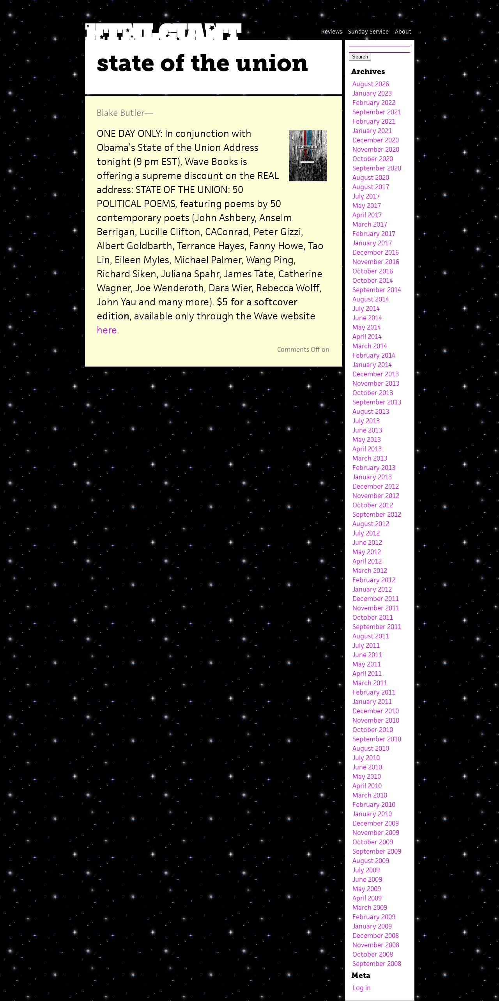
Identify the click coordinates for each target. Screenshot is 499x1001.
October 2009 (372, 842)
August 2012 (370, 523)
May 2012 (366, 551)
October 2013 (372, 392)
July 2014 (366, 308)
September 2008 (376, 963)
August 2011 (370, 636)
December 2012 (375, 486)
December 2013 (375, 374)
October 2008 (372, 954)
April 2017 (367, 215)
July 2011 (366, 645)
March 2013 (369, 458)
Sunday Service (368, 31)
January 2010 (372, 814)
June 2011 (367, 654)
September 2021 (376, 112)
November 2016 (375, 261)
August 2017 (370, 186)
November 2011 (375, 608)
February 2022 (373, 102)
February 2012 (373, 580)
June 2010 (367, 767)
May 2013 (366, 439)
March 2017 (369, 224)
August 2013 (370, 411)
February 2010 (373, 804)
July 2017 (366, 196)
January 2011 (372, 701)
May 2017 (366, 205)
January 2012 (372, 589)
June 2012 (367, 542)
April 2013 (367, 449)
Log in (361, 987)
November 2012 (375, 495)
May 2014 (366, 327)
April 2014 (367, 336)
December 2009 (375, 823)
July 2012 (366, 533)
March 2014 (369, 346)
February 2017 (373, 233)
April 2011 (367, 673)
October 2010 (372, 729)
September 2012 (376, 514)
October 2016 (372, 271)
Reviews (331, 31)
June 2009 (367, 879)
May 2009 (366, 888)
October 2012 (372, 505)
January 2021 (372, 130)
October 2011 (372, 617)
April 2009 (367, 898)
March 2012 (369, 570)
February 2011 (373, 692)
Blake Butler (120, 112)
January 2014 (372, 364)
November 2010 (375, 720)
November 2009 (375, 832)
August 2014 (370, 299)
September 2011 (376, 626)
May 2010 (366, 776)
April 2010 (367, 785)
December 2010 (375, 711)
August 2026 (370, 84)
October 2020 (372, 158)
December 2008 (375, 935)
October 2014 (372, 280)
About (403, 31)
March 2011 (369, 683)
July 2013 (366, 420)
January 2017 (372, 243)
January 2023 (372, 93)
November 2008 (375, 945)
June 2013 (367, 430)
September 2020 (376, 168)
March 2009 (369, 907)
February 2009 (373, 916)
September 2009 (376, 851)
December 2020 (375, 140)
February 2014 (373, 355)
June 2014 (367, 318)
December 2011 (375, 598)
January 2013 (372, 477)
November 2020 (375, 149)
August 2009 (370, 860)
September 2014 (376, 289)
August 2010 (370, 748)
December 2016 (375, 252)
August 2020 (370, 177)
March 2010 (369, 795)
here (107, 330)
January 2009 (372, 926)
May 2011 (366, 664)
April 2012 (367, 561)
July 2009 (366, 870)
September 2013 (376, 402)
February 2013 (373, 467)
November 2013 (375, 383)
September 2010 (376, 739)
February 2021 (373, 121)
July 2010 (366, 757)
